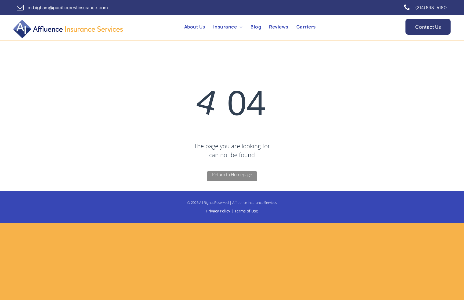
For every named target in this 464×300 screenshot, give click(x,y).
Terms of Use (246, 211)
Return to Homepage (232, 175)
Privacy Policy (218, 211)
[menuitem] (194, 27)
